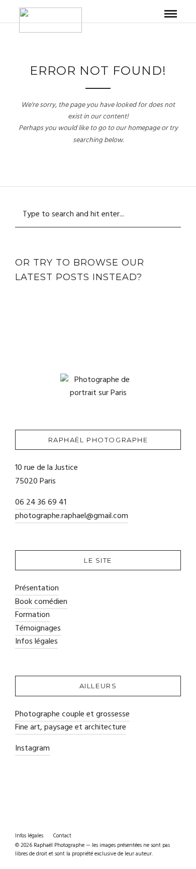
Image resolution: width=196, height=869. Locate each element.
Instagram (32, 748)
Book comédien (41, 601)
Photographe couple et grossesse (72, 714)
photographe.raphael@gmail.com (71, 516)
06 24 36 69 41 (40, 502)
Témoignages (38, 628)
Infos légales (36, 641)
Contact (62, 835)
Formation (32, 615)
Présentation (37, 588)
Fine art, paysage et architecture (70, 727)
